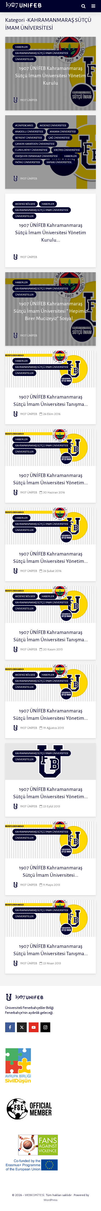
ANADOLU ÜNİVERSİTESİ (29, 131)
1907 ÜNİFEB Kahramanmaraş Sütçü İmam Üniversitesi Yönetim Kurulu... (50, 232)
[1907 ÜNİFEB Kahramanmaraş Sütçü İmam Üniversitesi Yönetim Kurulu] (50, 73)
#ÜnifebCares (24, 125)
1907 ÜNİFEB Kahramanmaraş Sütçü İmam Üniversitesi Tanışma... (50, 400)
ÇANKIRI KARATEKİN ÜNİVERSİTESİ (34, 143)
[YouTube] (33, 1027)
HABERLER (21, 47)
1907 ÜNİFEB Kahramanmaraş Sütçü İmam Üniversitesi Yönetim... (50, 479)
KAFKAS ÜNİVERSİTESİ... (59, 162)
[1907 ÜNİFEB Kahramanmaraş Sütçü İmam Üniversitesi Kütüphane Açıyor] (50, 839)
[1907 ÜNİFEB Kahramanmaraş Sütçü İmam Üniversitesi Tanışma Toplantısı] (50, 918)
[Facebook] (10, 1027)
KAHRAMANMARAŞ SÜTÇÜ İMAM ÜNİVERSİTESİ (41, 53)
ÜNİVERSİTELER (24, 59)
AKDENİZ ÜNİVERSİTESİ (53, 125)
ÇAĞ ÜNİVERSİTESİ (59, 137)
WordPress (50, 1200)
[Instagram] (45, 1027)
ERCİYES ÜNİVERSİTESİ (67, 150)
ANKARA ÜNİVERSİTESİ (63, 131)
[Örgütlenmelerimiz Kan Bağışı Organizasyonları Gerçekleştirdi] (50, 151)
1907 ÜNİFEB (28, 100)
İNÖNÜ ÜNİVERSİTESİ (27, 162)
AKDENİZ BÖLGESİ (25, 204)
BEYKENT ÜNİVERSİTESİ (28, 137)
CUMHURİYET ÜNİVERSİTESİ (31, 150)
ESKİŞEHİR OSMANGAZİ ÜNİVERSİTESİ (36, 156)
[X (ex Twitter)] (22, 1027)
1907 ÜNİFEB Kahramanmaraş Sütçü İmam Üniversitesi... (50, 871)
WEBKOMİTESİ (34, 1195)
